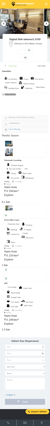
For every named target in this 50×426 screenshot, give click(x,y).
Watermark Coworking (12, 160)
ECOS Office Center (11, 220)
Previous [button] (3, 23)
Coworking (18, 181)
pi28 (5, 283)
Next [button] (46, 23)
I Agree (10, 395)
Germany (8, 184)
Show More (42, 66)
